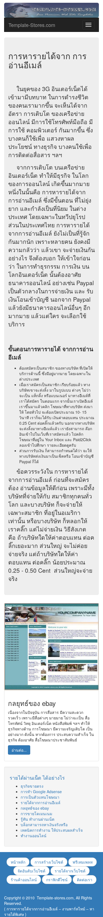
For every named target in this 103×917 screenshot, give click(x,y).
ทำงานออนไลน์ (33, 835)
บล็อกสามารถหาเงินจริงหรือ (44, 824)
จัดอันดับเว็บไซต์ (31, 871)
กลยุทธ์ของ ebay (35, 808)
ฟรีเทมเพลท (83, 862)
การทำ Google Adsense (41, 791)
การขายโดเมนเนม (36, 813)
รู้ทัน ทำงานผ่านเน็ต (37, 819)
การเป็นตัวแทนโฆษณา (40, 797)
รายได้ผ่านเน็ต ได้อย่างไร (37, 777)
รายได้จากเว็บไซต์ (70, 871)
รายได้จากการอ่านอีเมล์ (40, 802)
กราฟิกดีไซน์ (57, 879)
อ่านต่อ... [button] (19, 750)
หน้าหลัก (18, 862)
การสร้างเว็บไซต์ (49, 862)
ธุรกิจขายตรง (32, 786)
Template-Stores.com (32, 24)
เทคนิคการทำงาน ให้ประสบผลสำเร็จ (52, 830)
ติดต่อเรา (84, 879)
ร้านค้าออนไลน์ (24, 879)
